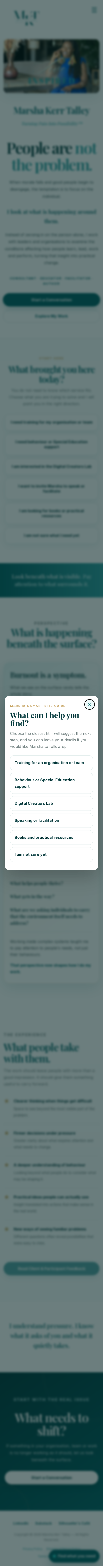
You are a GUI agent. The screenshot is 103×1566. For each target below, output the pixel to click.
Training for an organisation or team (49, 762)
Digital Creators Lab (34, 803)
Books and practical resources (44, 837)
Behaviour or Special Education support (45, 783)
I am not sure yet (31, 854)
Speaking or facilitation (37, 820)
